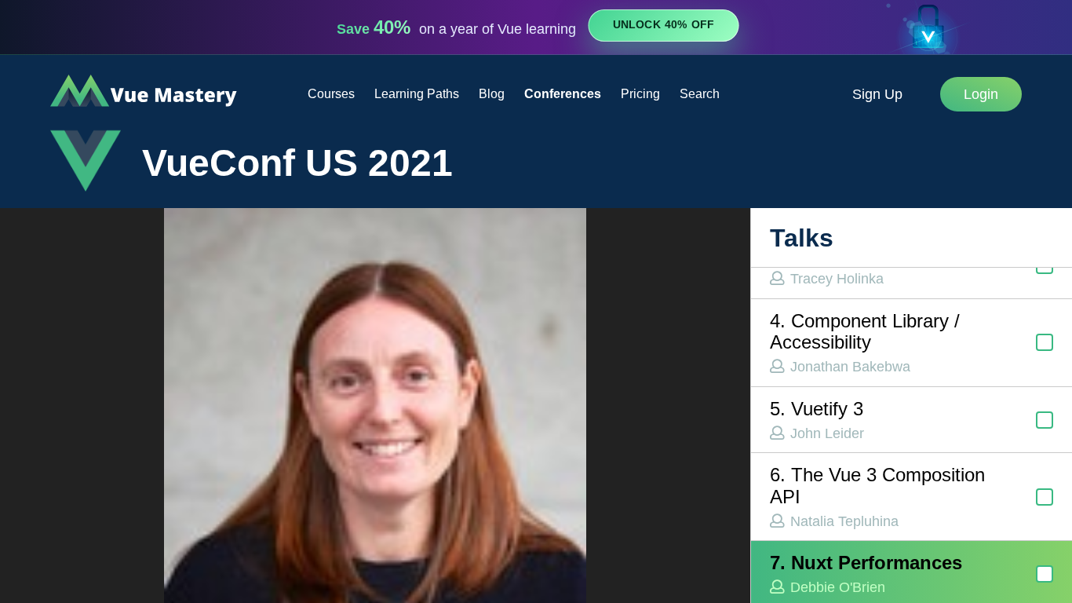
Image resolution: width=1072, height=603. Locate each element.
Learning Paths (416, 93)
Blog (492, 93)
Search (700, 93)
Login (981, 94)
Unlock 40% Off (663, 25)
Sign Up (877, 94)
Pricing (640, 93)
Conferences (562, 93)
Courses (331, 93)
